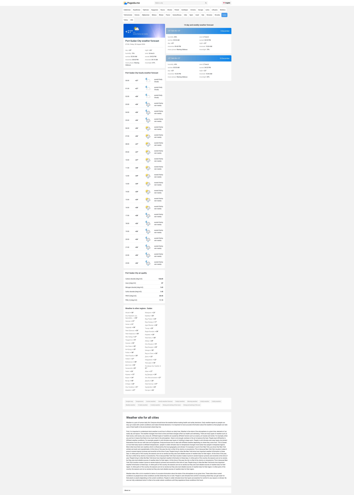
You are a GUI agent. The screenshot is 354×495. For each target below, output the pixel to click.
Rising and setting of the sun (191, 405)
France (168, 15)
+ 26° (129, 371)
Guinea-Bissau (177, 15)
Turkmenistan (128, 15)
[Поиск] (206, 3)
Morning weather (192, 401)
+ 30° (129, 313)
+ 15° (151, 344)
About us (127, 490)
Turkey (126, 20)
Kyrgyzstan (154, 10)
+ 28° (151, 325)
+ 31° (129, 324)
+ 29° (130, 349)
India (185, 15)
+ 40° (131, 362)
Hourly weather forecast (165, 401)
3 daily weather (204, 401)
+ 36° (131, 330)
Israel (197, 15)
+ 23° (150, 313)
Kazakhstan (136, 10)
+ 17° (151, 322)
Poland (177, 10)
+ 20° (130, 384)
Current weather (151, 401)
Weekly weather (130, 405)
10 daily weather (143, 405)
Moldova (222, 10)
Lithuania (214, 10)
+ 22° (151, 360)
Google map (129, 401)
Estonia (137, 15)
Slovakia (217, 15)
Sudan (224, 15)
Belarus (154, 15)
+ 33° (130, 343)
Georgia (200, 10)
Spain (191, 15)
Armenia (193, 10)
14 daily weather (155, 405)
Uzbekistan (127, 10)
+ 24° (129, 377)
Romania (209, 15)
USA (131, 20)
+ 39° (131, 356)
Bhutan (161, 15)
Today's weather (180, 401)
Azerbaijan (184, 10)
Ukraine (169, 10)
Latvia (207, 10)
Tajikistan (146, 10)
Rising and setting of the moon (172, 405)
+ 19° (130, 340)
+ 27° (131, 337)
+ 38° (130, 327)
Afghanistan (145, 15)
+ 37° (130, 321)
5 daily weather (216, 401)
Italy (203, 15)
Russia (163, 10)
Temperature (139, 401)
